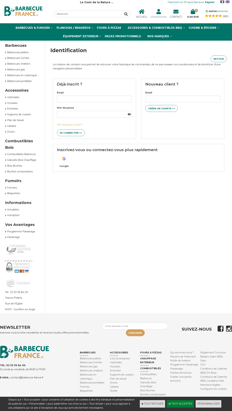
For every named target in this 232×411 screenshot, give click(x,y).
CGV (203, 364)
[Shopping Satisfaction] (217, 11)
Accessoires (17, 90)
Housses (12, 103)
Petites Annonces (180, 372)
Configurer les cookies (213, 388)
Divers (11, 131)
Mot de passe (65, 107)
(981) (225, 16)
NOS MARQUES (158, 36)
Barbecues (88, 352)
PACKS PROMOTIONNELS (123, 36)
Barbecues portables (19, 81)
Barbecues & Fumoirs (33, 27)
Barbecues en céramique (22, 75)
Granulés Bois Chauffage (21, 159)
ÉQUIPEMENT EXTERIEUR (80, 36)
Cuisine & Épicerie (202, 27)
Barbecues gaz (16, 69)
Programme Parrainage (21, 231)
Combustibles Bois (19, 144)
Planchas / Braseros (74, 27)
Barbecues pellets (17, 52)
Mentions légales (210, 384)
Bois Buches (14, 165)
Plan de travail (15, 120)
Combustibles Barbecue (21, 154)
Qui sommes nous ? (182, 352)
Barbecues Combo (18, 57)
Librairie (11, 125)
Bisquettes (13, 193)
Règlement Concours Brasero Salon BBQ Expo (213, 356)
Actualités (13, 209)
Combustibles (150, 368)
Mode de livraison (180, 360)
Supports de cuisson (19, 114)
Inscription (13, 215)
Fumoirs (13, 180)
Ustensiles (13, 97)
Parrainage (13, 237)
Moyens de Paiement (183, 356)
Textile (113, 390)
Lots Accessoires (120, 358)
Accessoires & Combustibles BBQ (155, 27)
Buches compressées (20, 171)
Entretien (12, 108)
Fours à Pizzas (109, 27)
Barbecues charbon (18, 63)
